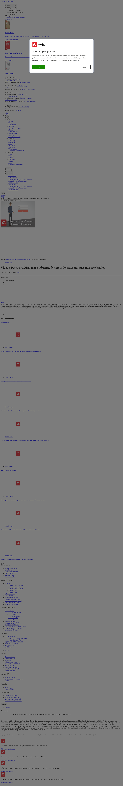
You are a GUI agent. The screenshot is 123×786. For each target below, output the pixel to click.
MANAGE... (84, 67)
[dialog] (61, 56)
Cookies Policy (76, 60)
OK (39, 67)
